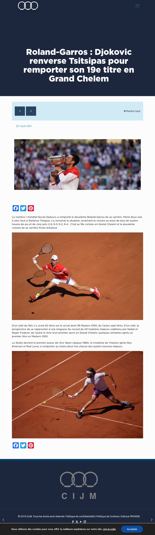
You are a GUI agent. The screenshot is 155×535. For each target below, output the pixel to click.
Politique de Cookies (107, 516)
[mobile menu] (137, 5)
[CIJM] (28, 5)
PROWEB (135, 516)
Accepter (132, 529)
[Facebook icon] (72, 521)
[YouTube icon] (80, 521)
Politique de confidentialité (80, 516)
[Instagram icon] (84, 521)
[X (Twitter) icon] (76, 521)
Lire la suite (109, 529)
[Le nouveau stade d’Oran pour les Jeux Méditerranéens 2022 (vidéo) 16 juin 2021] (151, 519)
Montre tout (133, 111)
